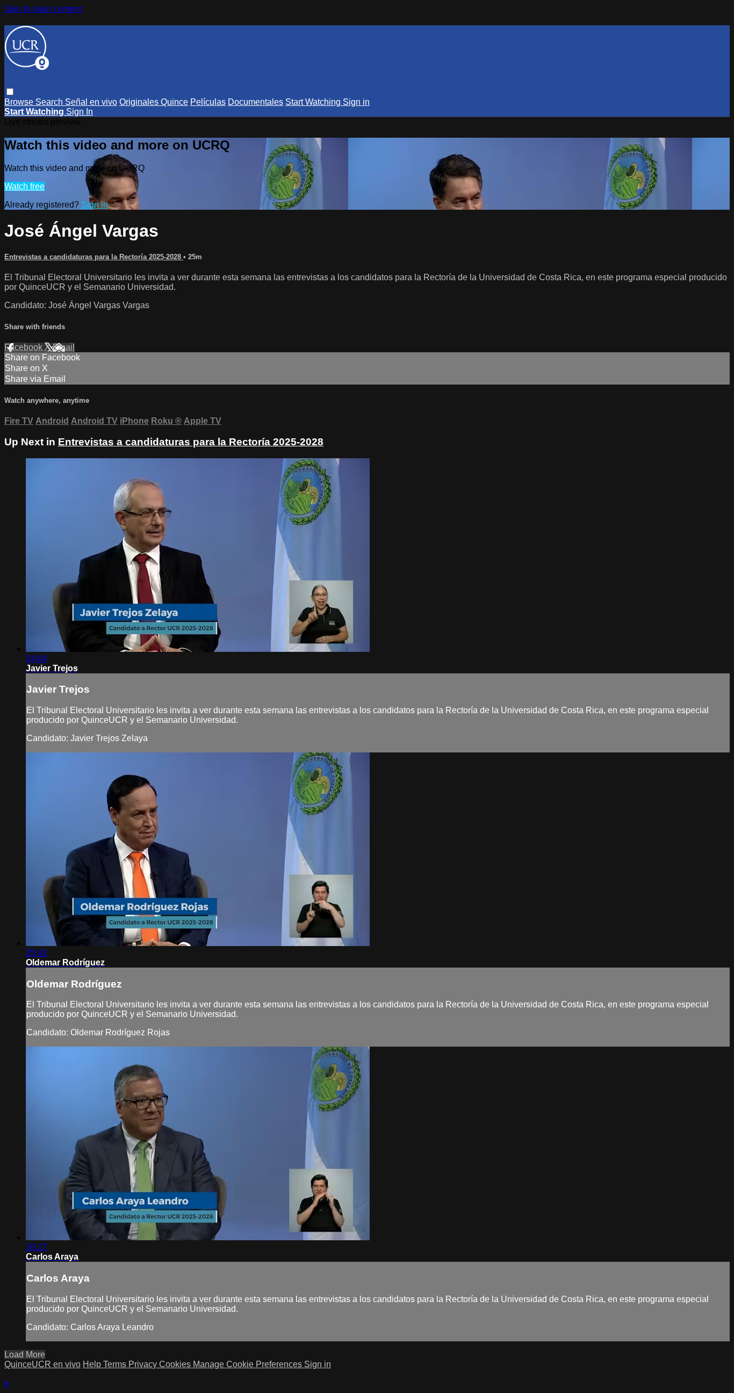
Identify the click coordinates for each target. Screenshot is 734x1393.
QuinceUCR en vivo (42, 1364)
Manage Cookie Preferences (248, 1364)
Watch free (24, 186)
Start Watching (314, 101)
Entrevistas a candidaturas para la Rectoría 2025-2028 (93, 257)
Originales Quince (153, 101)
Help (93, 1364)
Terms (115, 1364)
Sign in (356, 101)
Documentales (255, 101)
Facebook (24, 347)
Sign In (79, 111)
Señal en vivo (91, 101)
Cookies (176, 1364)
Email (64, 347)
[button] (9, 91)
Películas (208, 101)
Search (50, 101)
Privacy (143, 1364)
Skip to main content (43, 8)
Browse (19, 101)
